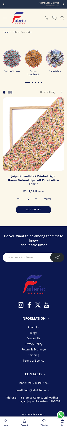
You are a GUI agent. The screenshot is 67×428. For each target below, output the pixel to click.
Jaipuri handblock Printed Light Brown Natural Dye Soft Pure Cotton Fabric (33, 180)
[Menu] (5, 18)
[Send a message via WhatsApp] (60, 415)
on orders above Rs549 (34, 6)
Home (6, 32)
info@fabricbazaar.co (37, 390)
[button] (3, 4)
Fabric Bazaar (38, 414)
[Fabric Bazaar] (18, 18)
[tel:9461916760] (46, 18)
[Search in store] (62, 18)
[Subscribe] (57, 257)
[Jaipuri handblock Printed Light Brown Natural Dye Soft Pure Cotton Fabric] (33, 134)
